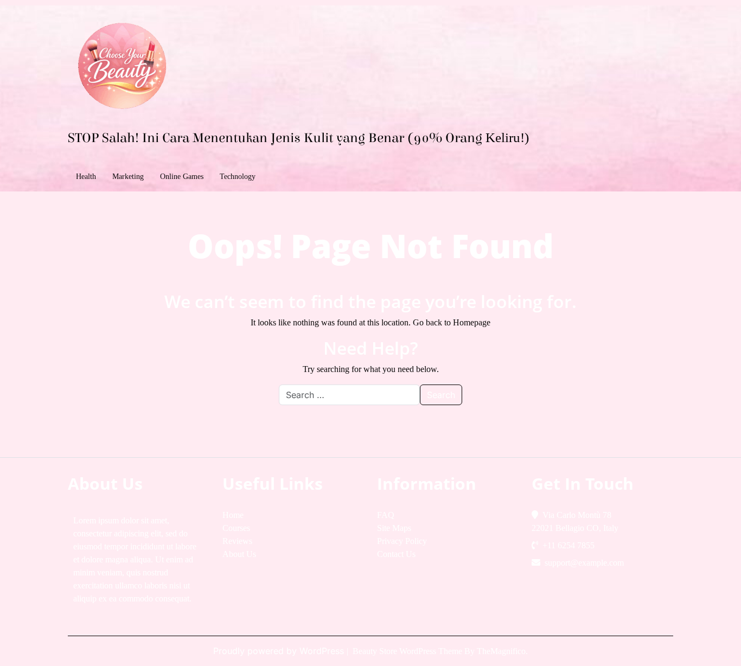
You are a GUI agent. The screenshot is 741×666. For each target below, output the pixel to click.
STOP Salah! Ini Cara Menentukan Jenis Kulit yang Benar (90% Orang (298, 138)
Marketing (128, 176)
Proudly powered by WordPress (280, 650)
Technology (237, 176)
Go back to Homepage (451, 322)
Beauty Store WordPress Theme (408, 651)
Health (86, 176)
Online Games (181, 176)
